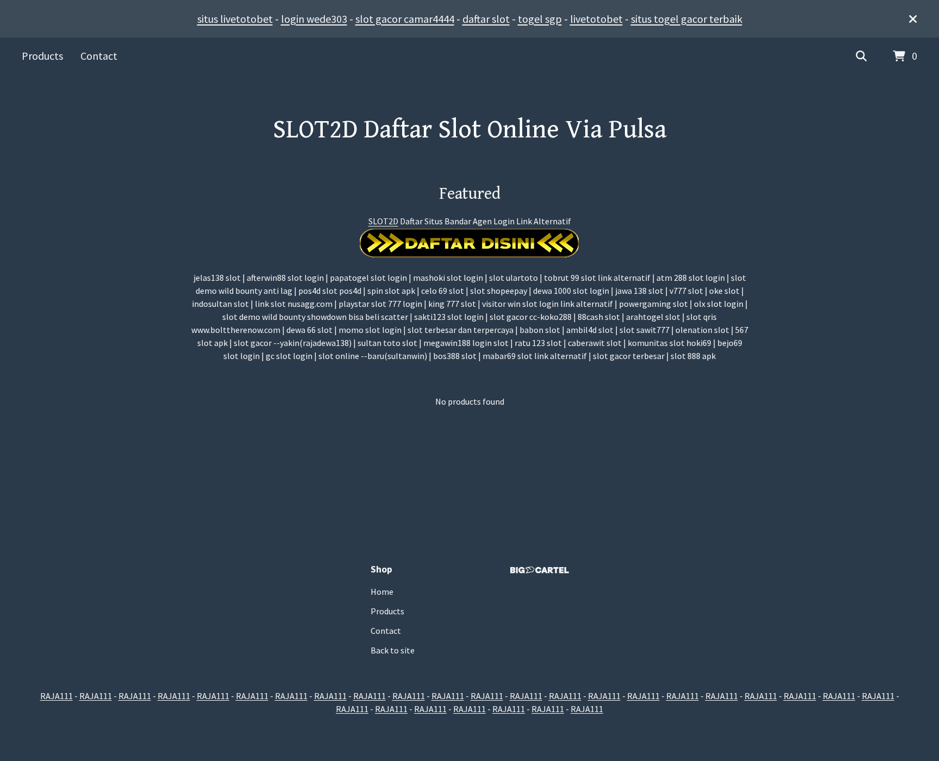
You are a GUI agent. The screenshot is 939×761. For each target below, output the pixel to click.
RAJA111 (56, 695)
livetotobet (596, 19)
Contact (98, 55)
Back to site (393, 650)
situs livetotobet (235, 19)
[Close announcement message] (913, 19)
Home (382, 591)
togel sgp (540, 19)
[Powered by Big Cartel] (539, 570)
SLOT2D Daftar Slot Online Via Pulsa (470, 130)
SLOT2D (383, 221)
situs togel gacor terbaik (686, 19)
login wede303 (314, 19)
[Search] (861, 56)
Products (42, 55)
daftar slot (486, 19)
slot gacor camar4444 (404, 19)
